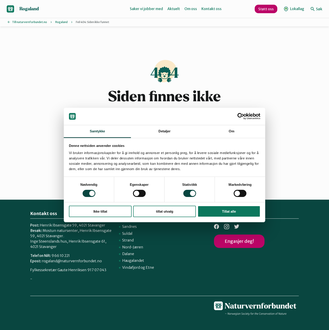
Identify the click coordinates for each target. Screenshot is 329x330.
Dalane (128, 254)
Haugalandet (133, 260)
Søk (318, 9)
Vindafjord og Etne (138, 267)
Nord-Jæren (132, 247)
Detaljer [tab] (164, 131)
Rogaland (29, 8)
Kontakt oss (211, 8)
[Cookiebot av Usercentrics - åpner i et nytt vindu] (240, 116)
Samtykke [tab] (97, 131)
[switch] (139, 193)
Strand (128, 240)
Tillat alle (229, 211)
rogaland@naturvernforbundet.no (72, 261)
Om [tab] (231, 131)
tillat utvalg (164, 211)
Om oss (190, 8)
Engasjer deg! (239, 241)
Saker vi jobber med (146, 8)
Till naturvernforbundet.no (29, 22)
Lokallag (296, 8)
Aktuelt (173, 8)
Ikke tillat (100, 211)
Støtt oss (266, 9)
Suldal (127, 233)
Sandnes (129, 226)
